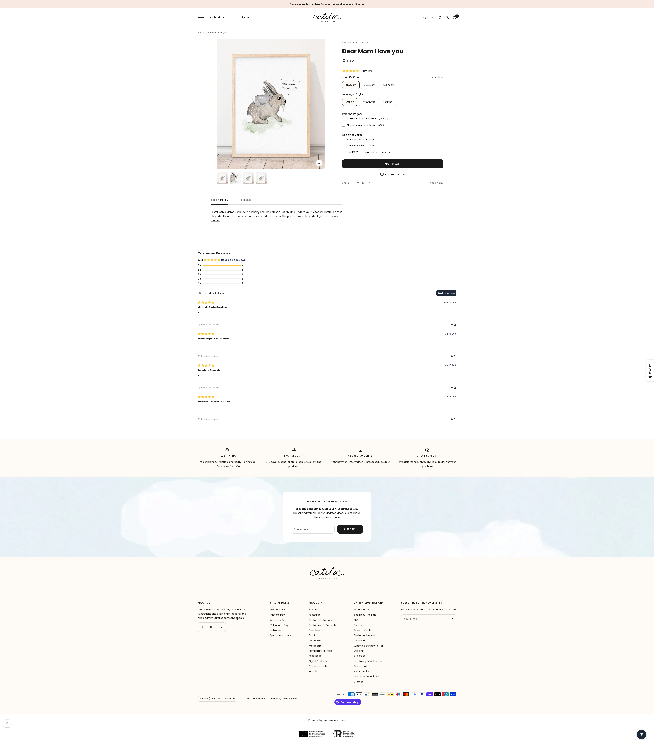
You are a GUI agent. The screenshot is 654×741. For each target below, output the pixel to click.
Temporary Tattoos (320, 651)
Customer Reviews (365, 635)
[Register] (451, 619)
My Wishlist (360, 640)
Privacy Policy (362, 671)
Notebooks (315, 640)
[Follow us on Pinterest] (221, 627)
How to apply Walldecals (368, 661)
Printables (314, 630)
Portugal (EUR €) (208, 698)
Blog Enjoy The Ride (365, 614)
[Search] (440, 17)
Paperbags (315, 656)
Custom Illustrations (320, 620)
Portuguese (369, 101)
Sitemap (359, 681)
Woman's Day (278, 620)
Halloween (276, 630)
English (426, 17)
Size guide (359, 656)
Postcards (314, 614)
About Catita (361, 609)
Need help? (436, 183)
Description (219, 200)
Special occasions (280, 635)
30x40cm (370, 85)
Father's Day (277, 614)
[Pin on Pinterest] (358, 183)
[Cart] (454, 17)
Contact (359, 625)
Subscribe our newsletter (368, 645)
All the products (318, 666)
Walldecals (315, 645)
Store (201, 17)
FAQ (356, 620)
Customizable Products (322, 625)
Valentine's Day (279, 625)
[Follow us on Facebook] (202, 627)
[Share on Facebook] (353, 183)
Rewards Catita (363, 630)
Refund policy (362, 666)
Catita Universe (240, 17)
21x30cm (350, 85)
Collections (217, 17)
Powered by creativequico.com (327, 720)
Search (313, 671)
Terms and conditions (367, 676)
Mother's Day (278, 609)
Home (201, 32)
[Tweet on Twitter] (363, 183)
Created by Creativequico (283, 698)
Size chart (437, 77)
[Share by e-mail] (369, 183)
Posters (313, 609)
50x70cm (389, 85)
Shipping (359, 651)
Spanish (388, 101)
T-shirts (313, 635)
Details (245, 200)
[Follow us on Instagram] (211, 627)
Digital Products (318, 661)
